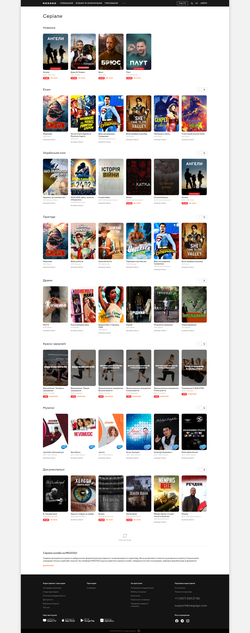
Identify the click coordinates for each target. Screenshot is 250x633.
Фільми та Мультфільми (89, 3)
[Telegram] (182, 621)
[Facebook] (177, 621)
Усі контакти (180, 588)
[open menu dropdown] (124, 3)
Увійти (203, 3)
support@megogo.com (191, 606)
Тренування (111, 3)
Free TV (182, 3)
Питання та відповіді (183, 592)
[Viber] (188, 621)
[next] (204, 90)
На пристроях (136, 583)
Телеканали (66, 3)
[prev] (199, 90)
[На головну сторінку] (49, 3)
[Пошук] (192, 3)
